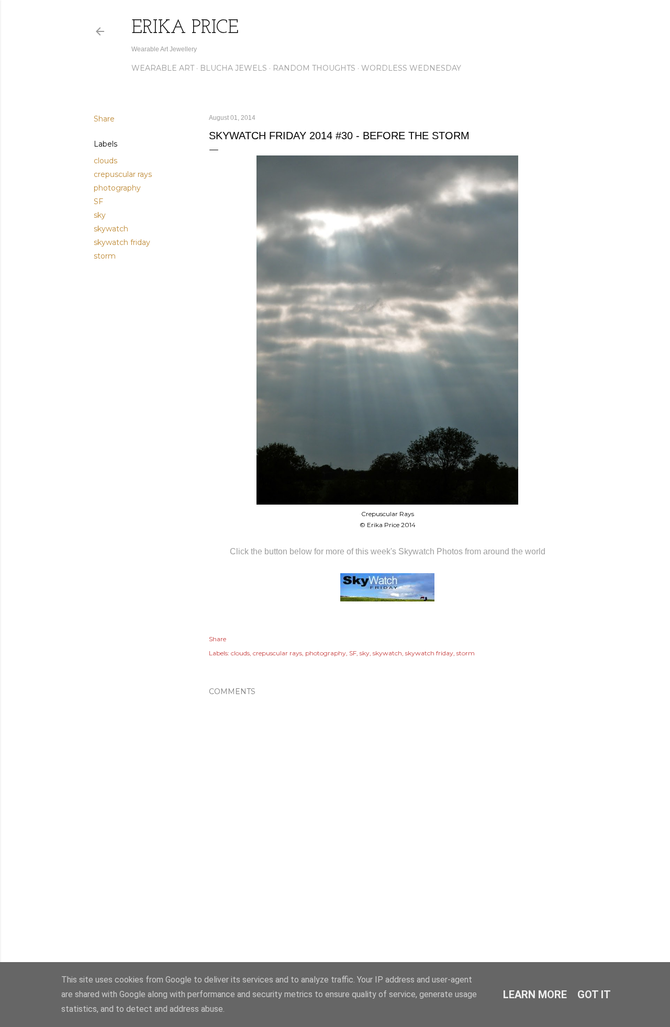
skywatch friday (122, 242)
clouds (105, 160)
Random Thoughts (314, 68)
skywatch (111, 228)
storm (105, 256)
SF (98, 201)
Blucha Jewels (233, 68)
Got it (594, 994)
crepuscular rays (123, 174)
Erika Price (185, 28)
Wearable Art (162, 68)
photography (117, 188)
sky (100, 215)
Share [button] (104, 119)
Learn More (535, 994)
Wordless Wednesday (411, 68)
